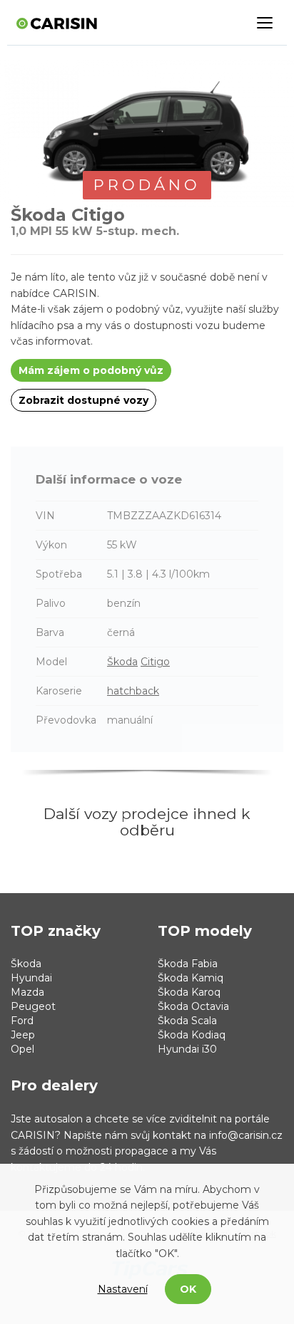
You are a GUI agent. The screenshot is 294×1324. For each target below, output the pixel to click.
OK (188, 1289)
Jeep (23, 1034)
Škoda (122, 661)
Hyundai (31, 977)
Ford (22, 1020)
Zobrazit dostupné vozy (83, 400)
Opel (22, 1049)
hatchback (133, 690)
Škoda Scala (187, 1020)
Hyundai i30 (187, 1049)
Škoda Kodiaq (191, 1034)
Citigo (155, 661)
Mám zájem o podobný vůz (91, 370)
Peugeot (33, 1006)
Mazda (27, 992)
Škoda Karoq (189, 992)
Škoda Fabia (188, 963)
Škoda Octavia (193, 1006)
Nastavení (123, 1289)
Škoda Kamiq (190, 977)
